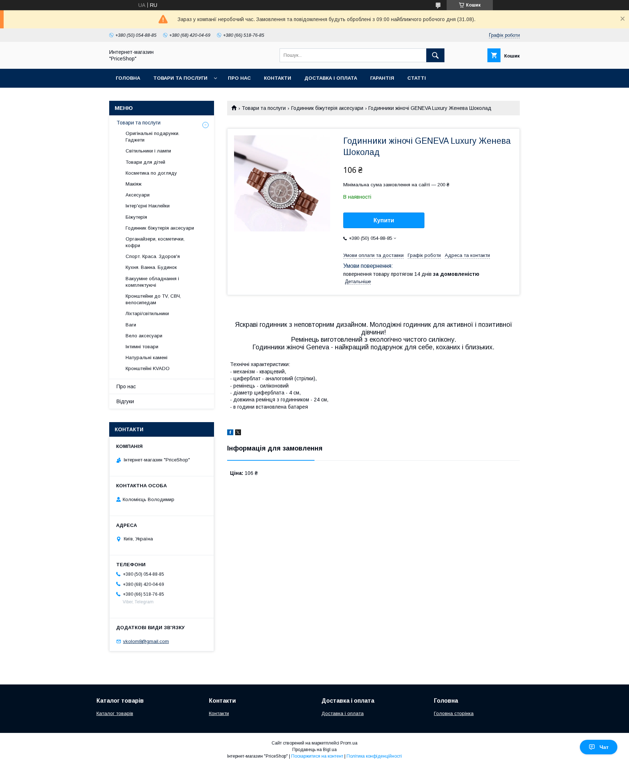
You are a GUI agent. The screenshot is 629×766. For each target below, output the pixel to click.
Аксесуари (138, 195)
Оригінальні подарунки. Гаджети (152, 137)
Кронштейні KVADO (148, 368)
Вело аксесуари (144, 335)
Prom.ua (348, 743)
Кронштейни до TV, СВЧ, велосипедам (153, 299)
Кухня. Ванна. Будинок (151, 267)
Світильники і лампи (148, 151)
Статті (416, 78)
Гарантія (382, 78)
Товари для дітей (145, 162)
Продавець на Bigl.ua (314, 749)
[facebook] (230, 433)
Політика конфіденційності (374, 756)
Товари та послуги (180, 78)
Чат (604, 747)
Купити (383, 220)
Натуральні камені (146, 357)
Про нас (239, 78)
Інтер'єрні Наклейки (148, 206)
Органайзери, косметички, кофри (155, 242)
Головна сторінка (454, 713)
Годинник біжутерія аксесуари (327, 108)
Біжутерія (136, 217)
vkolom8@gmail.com (146, 641)
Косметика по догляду (151, 173)
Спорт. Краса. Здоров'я (153, 256)
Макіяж (134, 184)
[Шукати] (435, 55)
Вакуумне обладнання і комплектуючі (152, 282)
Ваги (131, 325)
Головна (128, 78)
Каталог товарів (114, 713)
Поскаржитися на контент (317, 756)
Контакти (277, 78)
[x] (238, 433)
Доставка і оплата (330, 78)
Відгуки (125, 401)
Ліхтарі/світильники (147, 313)
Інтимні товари (142, 346)
